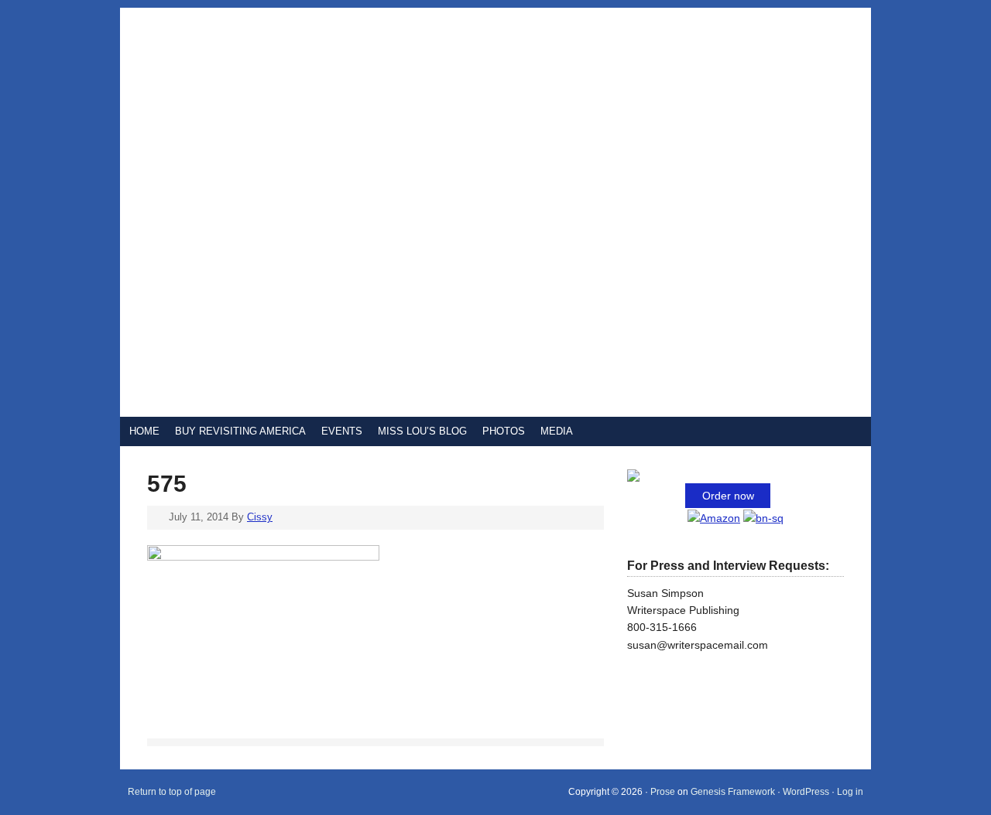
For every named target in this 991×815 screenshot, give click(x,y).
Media (556, 431)
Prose (662, 791)
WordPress (806, 791)
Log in (850, 791)
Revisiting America (306, 212)
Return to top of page (172, 791)
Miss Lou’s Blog (422, 431)
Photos (503, 431)
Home (144, 431)
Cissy (260, 517)
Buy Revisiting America (240, 431)
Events (341, 431)
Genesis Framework (733, 791)
